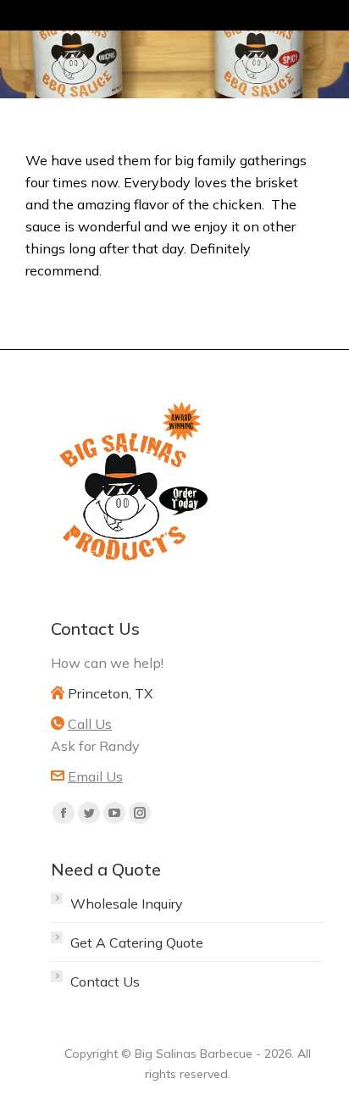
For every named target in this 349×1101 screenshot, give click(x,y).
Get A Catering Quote (136, 942)
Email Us (95, 776)
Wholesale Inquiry (126, 903)
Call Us (90, 723)
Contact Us (105, 981)
